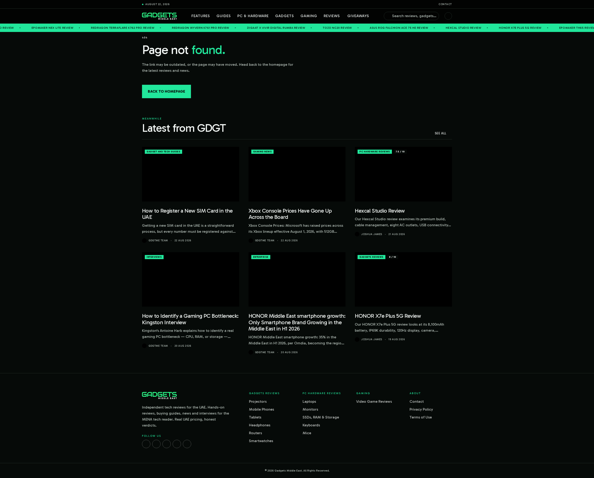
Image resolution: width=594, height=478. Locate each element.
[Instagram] (156, 444)
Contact (445, 4)
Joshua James (371, 234)
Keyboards (311, 425)
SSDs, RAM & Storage (321, 417)
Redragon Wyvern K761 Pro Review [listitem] (177, 27)
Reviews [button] (332, 16)
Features (200, 16)
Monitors (310, 409)
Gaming (308, 16)
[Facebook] (146, 444)
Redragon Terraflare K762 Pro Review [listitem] (99, 27)
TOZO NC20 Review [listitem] (314, 27)
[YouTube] (187, 444)
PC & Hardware (253, 16)
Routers (255, 433)
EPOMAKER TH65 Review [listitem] (554, 27)
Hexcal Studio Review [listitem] (440, 27)
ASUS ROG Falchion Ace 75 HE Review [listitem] (375, 27)
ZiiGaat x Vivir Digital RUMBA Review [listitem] (252, 27)
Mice (307, 433)
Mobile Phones (261, 409)
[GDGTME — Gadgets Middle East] (159, 16)
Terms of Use (421, 417)
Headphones (259, 425)
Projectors (258, 401)
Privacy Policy (421, 409)
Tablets (255, 417)
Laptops (309, 401)
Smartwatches (261, 441)
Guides (223, 16)
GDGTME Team (158, 240)
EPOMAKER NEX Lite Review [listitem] (29, 27)
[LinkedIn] (177, 444)
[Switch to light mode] (448, 16)
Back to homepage (166, 91)
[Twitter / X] (166, 444)
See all (440, 133)
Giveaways (358, 16)
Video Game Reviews (374, 401)
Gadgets (284, 16)
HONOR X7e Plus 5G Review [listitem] (496, 27)
